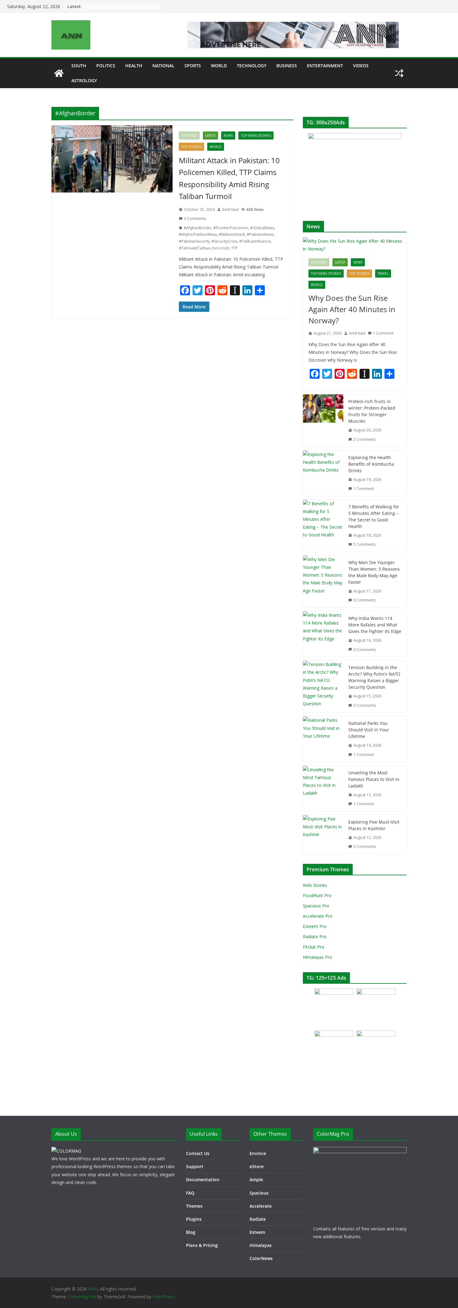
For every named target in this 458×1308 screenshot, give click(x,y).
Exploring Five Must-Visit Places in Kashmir (373, 825)
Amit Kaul (230, 209)
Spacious (259, 1193)
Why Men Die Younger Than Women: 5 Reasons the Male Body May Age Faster (374, 572)
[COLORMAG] (66, 1151)
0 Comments (364, 600)
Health (133, 66)
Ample (256, 1179)
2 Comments (364, 439)
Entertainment (325, 66)
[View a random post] (399, 73)
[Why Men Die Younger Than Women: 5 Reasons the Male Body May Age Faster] (323, 581)
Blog (190, 1232)
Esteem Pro (315, 926)
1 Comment (383, 333)
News (228, 135)
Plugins (194, 1219)
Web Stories (315, 885)
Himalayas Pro (317, 957)
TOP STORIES (191, 147)
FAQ (190, 1193)
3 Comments (195, 218)
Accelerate (261, 1206)
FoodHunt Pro (317, 895)
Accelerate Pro (317, 916)
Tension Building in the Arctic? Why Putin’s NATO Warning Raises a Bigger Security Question (374, 677)
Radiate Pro (315, 936)
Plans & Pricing (202, 1245)
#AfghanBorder (198, 228)
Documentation (202, 1179)
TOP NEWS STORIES (256, 135)
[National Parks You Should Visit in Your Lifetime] (323, 739)
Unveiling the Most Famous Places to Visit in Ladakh (373, 779)
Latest (210, 135)
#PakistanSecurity (194, 241)
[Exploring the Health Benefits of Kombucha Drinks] (323, 473)
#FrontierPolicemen (230, 228)
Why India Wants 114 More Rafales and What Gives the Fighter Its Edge (374, 624)
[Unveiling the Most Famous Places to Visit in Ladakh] (323, 788)
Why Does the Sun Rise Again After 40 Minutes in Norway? (351, 309)
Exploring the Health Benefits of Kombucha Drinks (371, 463)
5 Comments (364, 544)
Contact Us (197, 1153)
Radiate (258, 1219)
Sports (192, 66)
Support (194, 1166)
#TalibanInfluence (255, 241)
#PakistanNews (260, 234)
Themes (194, 1206)
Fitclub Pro (313, 947)
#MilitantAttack (232, 234)
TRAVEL (383, 273)
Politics (105, 66)
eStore (257, 1166)
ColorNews (261, 1258)
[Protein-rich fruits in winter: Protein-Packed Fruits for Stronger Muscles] (323, 420)
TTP (234, 248)
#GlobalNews (262, 228)
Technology (251, 66)
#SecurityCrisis (224, 241)
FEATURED (189, 135)
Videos (361, 66)
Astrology (84, 80)
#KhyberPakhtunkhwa (198, 234)
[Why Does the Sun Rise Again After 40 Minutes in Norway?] (355, 245)
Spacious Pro (316, 906)
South (78, 66)
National (163, 66)
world (219, 66)
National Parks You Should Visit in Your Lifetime (368, 729)
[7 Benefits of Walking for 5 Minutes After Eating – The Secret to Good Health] (323, 526)
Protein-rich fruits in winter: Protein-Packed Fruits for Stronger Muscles (371, 411)
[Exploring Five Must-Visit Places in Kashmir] (323, 834)
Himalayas (261, 1245)
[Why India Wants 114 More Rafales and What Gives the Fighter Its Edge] (323, 634)
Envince (258, 1153)
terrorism (220, 248)
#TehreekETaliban (195, 248)
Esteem (257, 1232)
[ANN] (58, 73)
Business (286, 66)
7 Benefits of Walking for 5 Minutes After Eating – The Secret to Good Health (373, 516)
